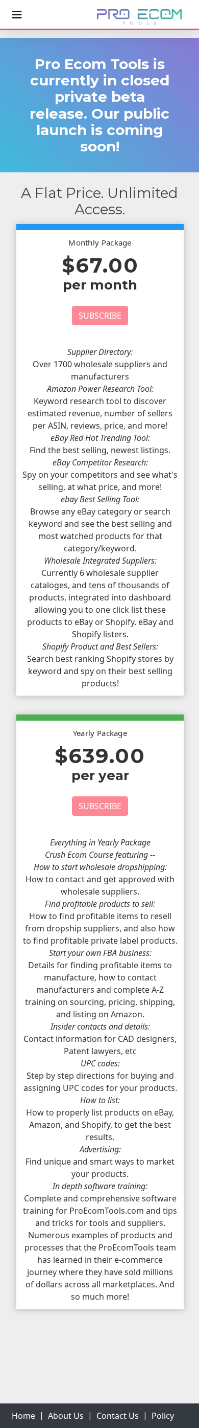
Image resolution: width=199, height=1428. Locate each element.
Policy (163, 1415)
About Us (66, 1415)
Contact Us (117, 1415)
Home (23, 1415)
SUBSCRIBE (100, 315)
